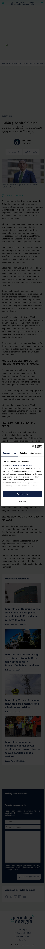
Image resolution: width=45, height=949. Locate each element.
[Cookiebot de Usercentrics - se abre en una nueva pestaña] (32, 446)
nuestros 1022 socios (22, 465)
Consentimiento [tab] (9, 453)
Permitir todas (22, 494)
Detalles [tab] (23, 453)
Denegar (22, 501)
